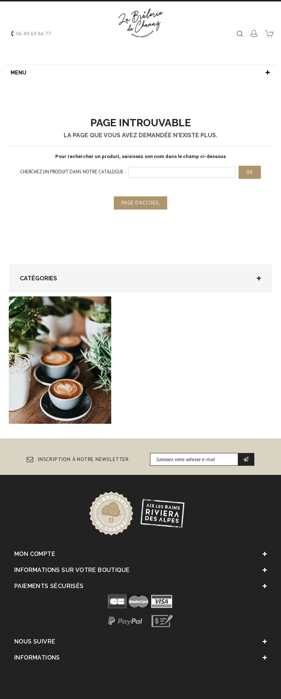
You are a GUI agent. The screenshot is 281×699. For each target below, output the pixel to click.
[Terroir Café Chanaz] (140, 23)
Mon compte (34, 553)
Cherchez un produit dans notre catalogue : (72, 172)
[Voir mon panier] (269, 36)
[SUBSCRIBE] (246, 459)
